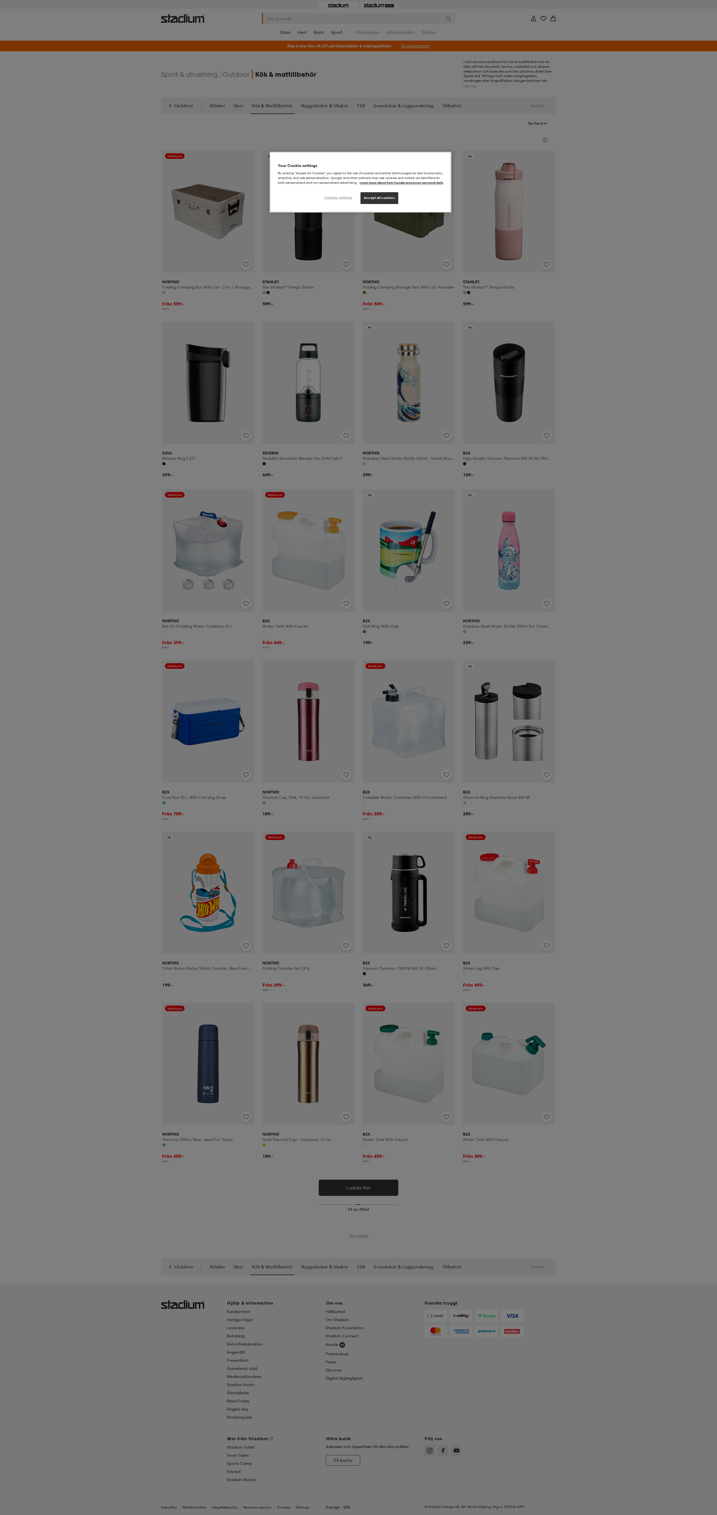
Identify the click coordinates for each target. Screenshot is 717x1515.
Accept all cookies (379, 198)
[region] (360, 182)
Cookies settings (338, 197)
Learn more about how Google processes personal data (401, 183)
